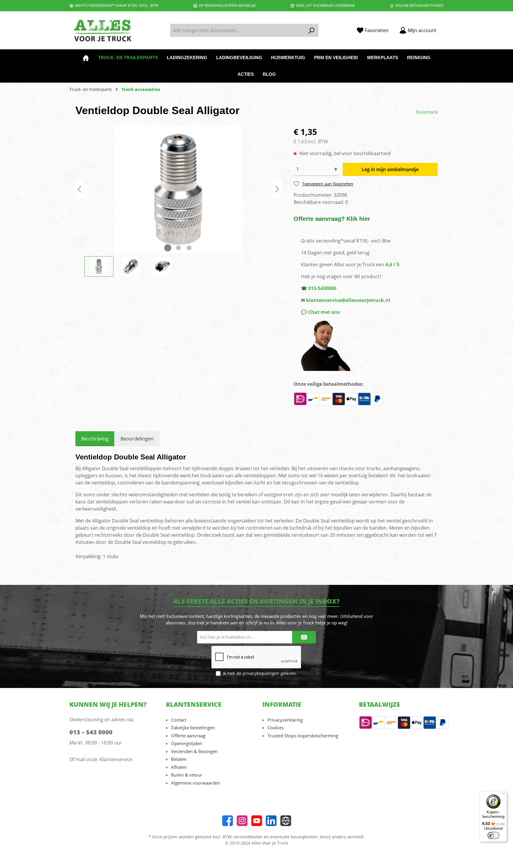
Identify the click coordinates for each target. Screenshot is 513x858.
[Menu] (503, 794)
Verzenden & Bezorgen (194, 751)
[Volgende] (277, 189)
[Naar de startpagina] (102, 30)
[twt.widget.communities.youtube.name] (256, 820)
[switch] (493, 835)
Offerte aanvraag (188, 736)
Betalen (178, 759)
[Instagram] (242, 820)
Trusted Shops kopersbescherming (302, 736)
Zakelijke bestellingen (193, 728)
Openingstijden (186, 743)
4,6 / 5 (392, 264)
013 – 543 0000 (91, 732)
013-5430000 (322, 288)
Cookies (275, 728)
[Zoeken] (312, 30)
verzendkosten (248, 837)
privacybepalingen (261, 673)
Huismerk (427, 112)
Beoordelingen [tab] (137, 438)
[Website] (285, 820)
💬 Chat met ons (320, 312)
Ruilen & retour (186, 775)
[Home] (86, 57)
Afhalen (179, 767)
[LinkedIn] (271, 820)
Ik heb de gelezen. (260, 673)
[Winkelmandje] (445, 28)
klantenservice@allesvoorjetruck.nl (348, 300)
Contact (178, 720)
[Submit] (304, 637)
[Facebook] (227, 820)
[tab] (94, 438)
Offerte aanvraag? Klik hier (332, 218)
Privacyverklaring (285, 720)
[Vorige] (79, 189)
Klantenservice (115, 759)
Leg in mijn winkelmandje (390, 169)
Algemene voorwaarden (195, 783)
